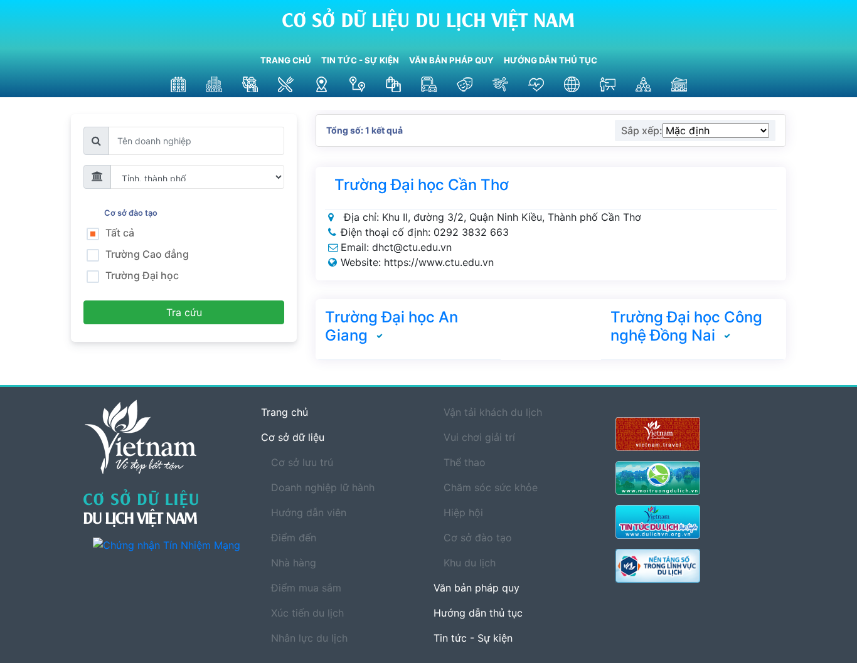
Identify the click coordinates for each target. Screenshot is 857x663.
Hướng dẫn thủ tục (550, 60)
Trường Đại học (142, 275)
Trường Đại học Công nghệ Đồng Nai (686, 326)
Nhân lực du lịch (309, 638)
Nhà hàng (293, 562)
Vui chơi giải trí (479, 437)
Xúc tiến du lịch (307, 613)
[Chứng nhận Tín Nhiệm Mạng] (167, 544)
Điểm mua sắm (306, 587)
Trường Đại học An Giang (391, 326)
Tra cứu (184, 312)
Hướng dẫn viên (308, 512)
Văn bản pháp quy (451, 60)
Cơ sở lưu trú (302, 462)
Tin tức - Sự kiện (360, 60)
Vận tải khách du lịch (493, 412)
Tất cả (119, 232)
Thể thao (465, 462)
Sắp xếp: (642, 130)
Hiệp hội (463, 512)
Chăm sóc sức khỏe (491, 487)
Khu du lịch (470, 562)
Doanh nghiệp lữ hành (323, 487)
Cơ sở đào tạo (132, 213)
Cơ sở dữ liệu (292, 437)
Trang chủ (285, 60)
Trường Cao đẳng (147, 254)
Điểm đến (293, 537)
